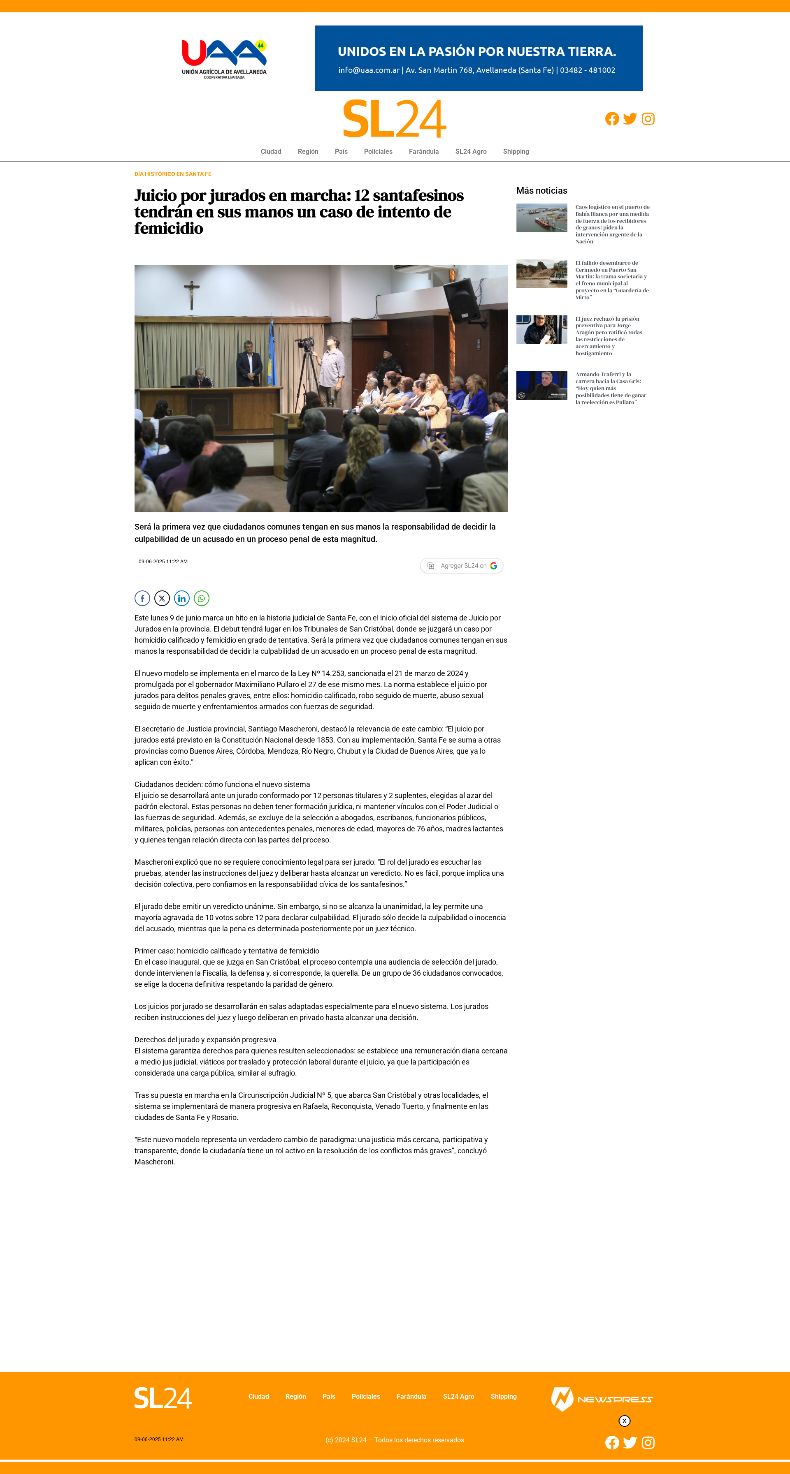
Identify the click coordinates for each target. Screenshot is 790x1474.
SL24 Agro (471, 151)
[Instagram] (648, 118)
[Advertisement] (321, 1274)
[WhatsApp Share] (201, 598)
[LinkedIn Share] (182, 598)
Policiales (378, 151)
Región (308, 151)
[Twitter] (630, 118)
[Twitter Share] (162, 598)
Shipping (516, 151)
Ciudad (271, 151)
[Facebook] (612, 118)
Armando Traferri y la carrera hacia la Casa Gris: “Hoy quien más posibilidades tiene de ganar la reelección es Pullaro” (611, 388)
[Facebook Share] (142, 598)
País (341, 151)
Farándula (424, 151)
